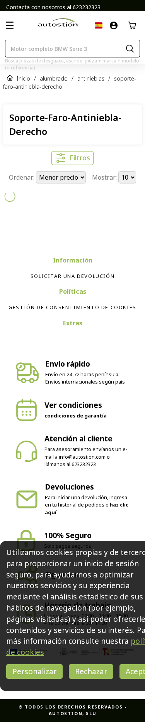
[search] (130, 48)
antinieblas (90, 78)
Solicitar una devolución (72, 262)
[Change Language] (98, 25)
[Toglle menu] (9, 25)
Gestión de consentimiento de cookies (72, 293)
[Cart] (132, 25)
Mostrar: (105, 177)
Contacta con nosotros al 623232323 (53, 7)
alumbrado (54, 78)
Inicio (23, 78)
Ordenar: (22, 177)
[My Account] (113, 25)
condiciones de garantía (75, 402)
